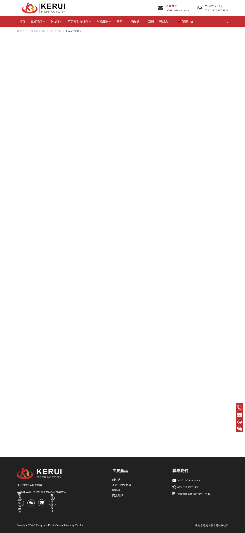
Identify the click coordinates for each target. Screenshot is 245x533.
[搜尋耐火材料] (226, 21)
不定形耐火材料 (78, 21)
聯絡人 (163, 21)
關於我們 (36, 21)
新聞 (151, 21)
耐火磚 (55, 21)
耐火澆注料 (55, 31)
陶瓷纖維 (102, 21)
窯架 (119, 21)
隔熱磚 (135, 21)
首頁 (22, 21)
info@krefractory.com (178, 10)
